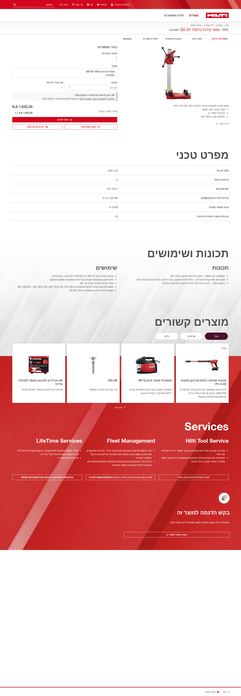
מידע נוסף (224, 123)
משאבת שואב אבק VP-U (155, 380)
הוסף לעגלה (63, 119)
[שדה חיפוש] (14, 4)
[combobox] (33, 4)
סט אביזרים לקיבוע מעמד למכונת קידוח (41, 382)
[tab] (219, 38)
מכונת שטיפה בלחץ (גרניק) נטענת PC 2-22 (203, 382)
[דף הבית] (217, 15)
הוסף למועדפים (88, 127)
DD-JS (112, 380)
